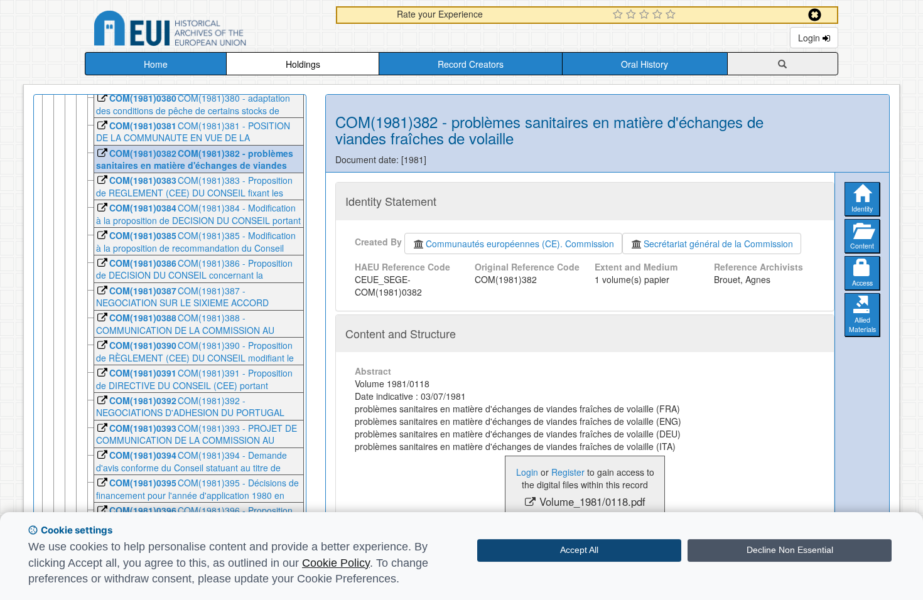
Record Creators (471, 64)
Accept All (579, 550)
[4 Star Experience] (659, 15)
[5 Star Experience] (672, 15)
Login (810, 37)
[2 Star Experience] (632, 15)
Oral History (644, 64)
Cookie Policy (336, 563)
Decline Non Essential (790, 550)
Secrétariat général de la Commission (718, 243)
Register (568, 472)
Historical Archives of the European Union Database (205, 30)
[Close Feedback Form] (814, 15)
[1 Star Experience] (619, 15)
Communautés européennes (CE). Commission (520, 243)
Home (156, 64)
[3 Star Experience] (645, 15)
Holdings (303, 64)
